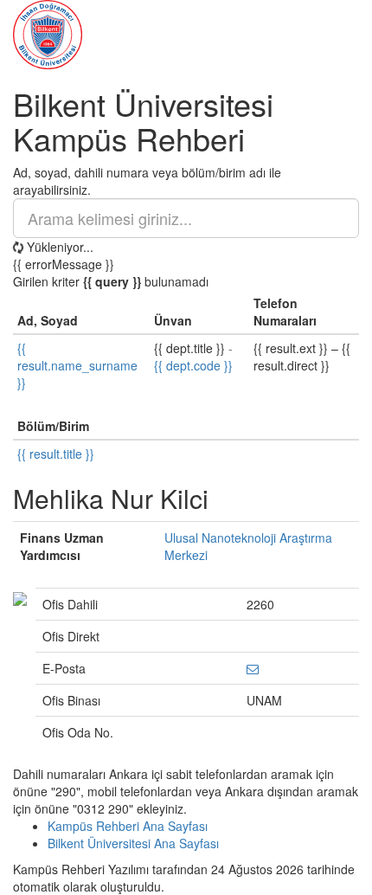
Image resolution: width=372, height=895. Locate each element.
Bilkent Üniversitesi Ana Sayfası (133, 843)
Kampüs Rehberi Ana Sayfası (128, 825)
